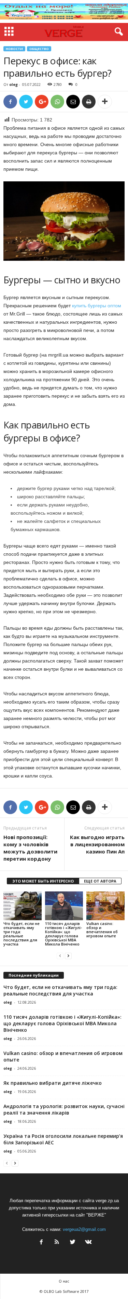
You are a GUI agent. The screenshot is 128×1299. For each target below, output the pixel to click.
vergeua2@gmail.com (84, 1229)
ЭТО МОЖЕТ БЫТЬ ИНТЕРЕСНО (43, 881)
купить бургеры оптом (96, 305)
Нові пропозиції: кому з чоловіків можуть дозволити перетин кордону (30, 848)
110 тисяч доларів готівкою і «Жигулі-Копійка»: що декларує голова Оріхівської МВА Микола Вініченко (63, 934)
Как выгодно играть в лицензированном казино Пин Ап (97, 844)
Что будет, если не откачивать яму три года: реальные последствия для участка (21, 934)
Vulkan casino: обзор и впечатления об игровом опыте (102, 929)
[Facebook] (41, 1242)
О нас (64, 1281)
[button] (117, 31)
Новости (14, 49)
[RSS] (57, 1242)
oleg (13, 84)
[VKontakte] (88, 1242)
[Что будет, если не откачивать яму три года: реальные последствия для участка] (22, 905)
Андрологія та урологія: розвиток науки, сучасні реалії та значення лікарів (64, 1109)
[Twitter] (73, 1242)
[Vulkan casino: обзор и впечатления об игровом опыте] (105, 905)
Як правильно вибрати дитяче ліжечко (52, 1083)
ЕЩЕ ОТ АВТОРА (100, 881)
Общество (39, 49)
